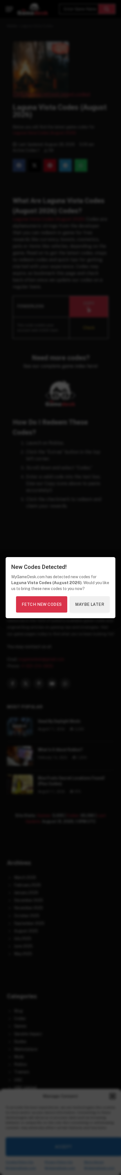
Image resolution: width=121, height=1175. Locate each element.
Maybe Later (89, 604)
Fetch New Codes (42, 604)
